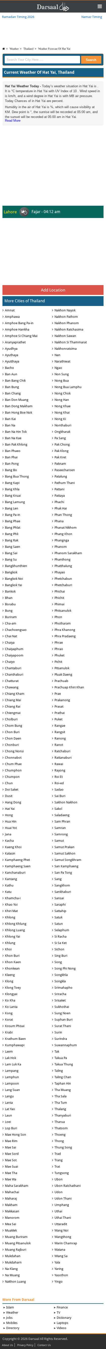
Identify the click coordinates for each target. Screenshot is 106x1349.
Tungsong (61, 1173)
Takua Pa (60, 1058)
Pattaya (59, 495)
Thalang (60, 1109)
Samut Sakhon (64, 853)
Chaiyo (10, 662)
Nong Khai (62, 412)
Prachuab (61, 681)
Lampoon (12, 1083)
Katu (8, 892)
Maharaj (11, 1198)
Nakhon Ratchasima (68, 329)
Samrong (61, 834)
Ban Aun (11, 374)
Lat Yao (10, 1109)
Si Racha (60, 936)
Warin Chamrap (65, 1243)
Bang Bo (11, 470)
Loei (8, 1122)
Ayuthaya (11, 355)
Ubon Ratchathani (67, 1186)
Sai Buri (59, 796)
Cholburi (11, 719)
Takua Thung (63, 1064)
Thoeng (60, 1134)
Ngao (58, 368)
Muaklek (11, 1230)
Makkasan (12, 1211)
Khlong (10, 917)
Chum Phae (13, 764)
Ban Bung (12, 387)
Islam (10, 1307)
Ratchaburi (62, 751)
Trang (58, 1160)
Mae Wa (10, 1179)
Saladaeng (62, 815)
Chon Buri (12, 732)
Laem (9, 1051)
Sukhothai (61, 1007)
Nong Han (61, 400)
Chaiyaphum (14, 649)
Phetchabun (63, 578)
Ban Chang (13, 393)
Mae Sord (12, 1154)
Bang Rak (11, 540)
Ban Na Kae (13, 438)
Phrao (58, 649)
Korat (9, 1019)
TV (58, 1312)
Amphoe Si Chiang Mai (21, 336)
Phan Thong (63, 515)
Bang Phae (12, 521)
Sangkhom (62, 885)
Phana (59, 521)
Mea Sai (10, 1224)
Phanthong (62, 559)
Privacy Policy (25, 1345)
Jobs (9, 1318)
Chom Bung (13, 725)
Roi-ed (59, 783)
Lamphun (12, 1077)
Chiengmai (12, 713)
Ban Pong (12, 463)
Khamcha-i (12, 898)
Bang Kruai (13, 495)
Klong (9, 981)
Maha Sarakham (16, 1186)
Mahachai (12, 1192)
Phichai (59, 591)
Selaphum (61, 930)
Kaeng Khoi (13, 847)
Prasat (58, 706)
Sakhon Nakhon (65, 802)
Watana (59, 1249)
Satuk (58, 917)
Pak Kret (60, 457)
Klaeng (10, 975)
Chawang (11, 687)
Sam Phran (62, 821)
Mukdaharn (13, 1262)
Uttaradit (60, 1224)
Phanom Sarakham (68, 553)
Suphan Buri (63, 1019)
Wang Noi (61, 1230)
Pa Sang (60, 438)
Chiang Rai (12, 706)
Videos (61, 1328)
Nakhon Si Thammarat (70, 342)
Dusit (8, 796)
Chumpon (12, 777)
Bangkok (11, 572)
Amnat (10, 310)
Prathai (59, 713)
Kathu (9, 885)
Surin (58, 1032)
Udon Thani (62, 1198)
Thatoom (61, 1128)
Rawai (58, 764)
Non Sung (61, 374)
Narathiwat (62, 361)
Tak (56, 1051)
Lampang (11, 1071)
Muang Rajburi (15, 1249)
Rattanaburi (62, 757)
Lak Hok (10, 1058)
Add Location (53, 290)
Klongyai (11, 994)
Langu (9, 1096)
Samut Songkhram (67, 860)
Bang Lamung (15, 502)
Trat (57, 1166)
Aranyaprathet (15, 342)
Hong (9, 815)
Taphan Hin (62, 1083)
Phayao (59, 572)
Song (58, 962)
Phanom (60, 547)
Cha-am (10, 623)
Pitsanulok (61, 668)
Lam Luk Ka (13, 1064)
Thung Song (63, 1147)
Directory (12, 1328)
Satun (58, 924)
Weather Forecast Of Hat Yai (54, 48)
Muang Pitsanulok (18, 1243)
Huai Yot (11, 828)
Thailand (28, 48)
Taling (58, 1071)
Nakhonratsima (65, 348)
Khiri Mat (11, 911)
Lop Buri (11, 1128)
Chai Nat (11, 636)
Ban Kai (10, 419)
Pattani (59, 489)
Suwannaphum (65, 1045)
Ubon (58, 1179)
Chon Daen (13, 738)
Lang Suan (12, 1090)
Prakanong (62, 700)
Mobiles (12, 1323)
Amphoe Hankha (17, 329)
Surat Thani (62, 1026)
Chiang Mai (13, 700)
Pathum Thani (64, 483)
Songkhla (61, 975)
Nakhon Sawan (65, 336)
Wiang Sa (61, 1256)
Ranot (58, 745)
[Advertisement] (53, 157)
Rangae (59, 725)
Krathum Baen (15, 1039)
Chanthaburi (14, 674)
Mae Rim (11, 1141)
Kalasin (10, 853)
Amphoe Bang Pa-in (19, 323)
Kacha (9, 840)
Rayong (59, 770)
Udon (58, 1192)
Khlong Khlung (15, 924)
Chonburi (12, 745)
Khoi (8, 949)
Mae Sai (10, 1147)
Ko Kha (10, 1000)
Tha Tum (60, 1102)
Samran (60, 828)
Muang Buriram (16, 1237)
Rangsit (59, 732)
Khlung (10, 943)
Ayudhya (11, 348)
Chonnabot (13, 757)
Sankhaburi (62, 892)
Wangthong (62, 1237)
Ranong (60, 738)
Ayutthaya (12, 361)
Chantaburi (13, 668)
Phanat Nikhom (65, 527)
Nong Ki (60, 419)
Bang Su (11, 559)
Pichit (58, 662)
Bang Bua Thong (17, 476)
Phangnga (61, 540)
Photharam (62, 623)
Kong (9, 1013)
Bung (9, 610)
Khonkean (12, 968)
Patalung (60, 476)
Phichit (59, 598)
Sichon (59, 949)
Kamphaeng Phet (17, 860)
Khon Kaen (13, 962)
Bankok (10, 591)
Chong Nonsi (14, 751)
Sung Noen (62, 1013)
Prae (57, 694)
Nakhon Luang (15, 1281)
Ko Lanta (11, 1007)
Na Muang (12, 1275)
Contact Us (44, 1345)
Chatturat (11, 681)
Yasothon (61, 1275)
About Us (7, 1345)
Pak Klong (61, 451)
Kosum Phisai (14, 1026)
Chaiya (10, 642)
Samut (59, 840)
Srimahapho (63, 987)
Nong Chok (62, 393)
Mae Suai (11, 1166)
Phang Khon (63, 534)
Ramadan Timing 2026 (18, 17)
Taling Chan (62, 1077)
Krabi (9, 1032)
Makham (11, 1205)
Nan (57, 355)
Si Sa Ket (60, 943)
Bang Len (11, 508)
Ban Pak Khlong (16, 444)
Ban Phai (11, 457)
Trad (57, 1154)
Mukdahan (12, 1256)
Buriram (11, 617)
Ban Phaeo (12, 451)
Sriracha (60, 994)
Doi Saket (11, 789)
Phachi (59, 502)
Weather (14, 48)
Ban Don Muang (16, 400)
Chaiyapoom (14, 655)
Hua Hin (11, 821)
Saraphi (60, 904)
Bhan (9, 598)
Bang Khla (12, 489)
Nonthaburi (62, 425)
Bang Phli (11, 534)
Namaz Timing (91, 17)
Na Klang (11, 1269)
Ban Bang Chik (15, 380)
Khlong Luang (15, 930)
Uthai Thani (62, 1217)
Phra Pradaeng (65, 636)
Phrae (58, 642)
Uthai (58, 1211)
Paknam (60, 463)
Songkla (60, 981)
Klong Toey (13, 987)
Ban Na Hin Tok (16, 432)
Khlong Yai (12, 936)
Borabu (10, 604)
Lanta (9, 1102)
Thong (59, 1141)
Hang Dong (13, 802)
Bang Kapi (12, 483)
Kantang (11, 879)
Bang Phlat (12, 527)
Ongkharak (62, 432)
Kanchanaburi (15, 872)
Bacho (9, 368)
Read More (12, 120)
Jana (8, 834)
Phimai (59, 604)
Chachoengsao (16, 630)
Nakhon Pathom (66, 317)
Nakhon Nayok (64, 310)
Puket (58, 719)
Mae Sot (11, 1160)
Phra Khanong (64, 630)
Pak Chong (62, 444)
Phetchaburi (63, 585)
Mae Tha (11, 1173)
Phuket (59, 655)
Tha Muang (62, 1090)
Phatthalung (63, 566)
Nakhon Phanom (66, 323)
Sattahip (60, 911)
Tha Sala (60, 1096)
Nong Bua (61, 380)
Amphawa (12, 317)
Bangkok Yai (13, 585)
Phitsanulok (62, 610)
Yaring (58, 1269)
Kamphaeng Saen (18, 866)
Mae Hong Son (15, 1134)
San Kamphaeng (66, 866)
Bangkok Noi (14, 578)
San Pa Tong (63, 872)
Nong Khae (62, 406)
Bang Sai (11, 553)
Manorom (12, 1217)
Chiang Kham (14, 694)
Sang (58, 879)
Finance (62, 1307)
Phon (58, 617)
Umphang (61, 1205)
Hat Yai (10, 809)
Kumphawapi (14, 1045)
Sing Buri (60, 955)
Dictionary (64, 1318)
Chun (9, 783)
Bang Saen (12, 547)
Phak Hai (60, 508)
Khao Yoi (11, 904)
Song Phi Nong (65, 968)
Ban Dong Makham (19, 406)
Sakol (58, 809)
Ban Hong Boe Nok (18, 412)
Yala (57, 1262)
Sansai (59, 898)
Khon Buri (12, 955)
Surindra (60, 1039)
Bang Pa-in (12, 515)
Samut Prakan (64, 847)
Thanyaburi (62, 1115)
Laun (8, 1115)
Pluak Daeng (63, 674)
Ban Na (10, 425)
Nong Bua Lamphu (68, 387)
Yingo (58, 1281)
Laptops (62, 1323)
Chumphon (13, 770)
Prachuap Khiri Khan (69, 687)
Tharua (59, 1122)
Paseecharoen (64, 470)
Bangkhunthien (16, 566)
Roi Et (58, 777)
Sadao (59, 789)
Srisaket (60, 1000)
